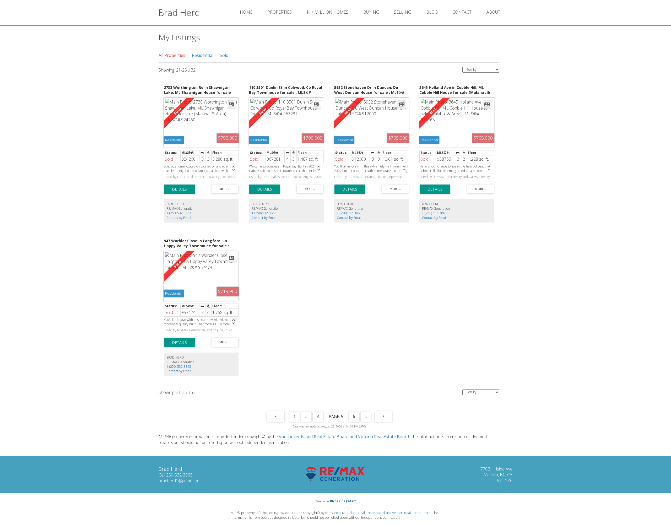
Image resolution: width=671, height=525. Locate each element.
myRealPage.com (343, 500)
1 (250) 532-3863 (178, 213)
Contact (462, 12)
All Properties (172, 55)
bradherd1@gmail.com (180, 481)
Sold (224, 55)
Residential (202, 55)
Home (246, 12)
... (306, 416)
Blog (432, 12)
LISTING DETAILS (179, 189)
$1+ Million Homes (327, 12)
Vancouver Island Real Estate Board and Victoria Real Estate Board (344, 437)
